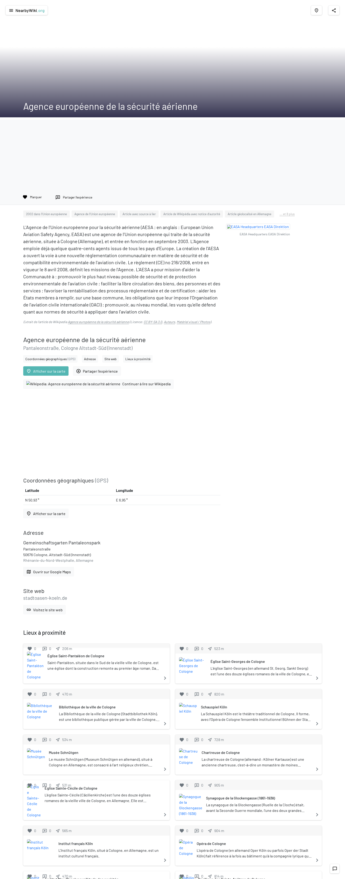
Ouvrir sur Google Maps (48, 571)
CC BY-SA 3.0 (153, 322)
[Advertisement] (172, 152)
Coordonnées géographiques (50, 359)
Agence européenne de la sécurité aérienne (98, 322)
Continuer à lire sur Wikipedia (146, 384)
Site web (110, 359)
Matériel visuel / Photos (193, 322)
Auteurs (169, 322)
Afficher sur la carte (45, 371)
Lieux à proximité (137, 359)
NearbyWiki (27, 10)
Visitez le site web (44, 609)
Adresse (90, 359)
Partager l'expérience (97, 371)
